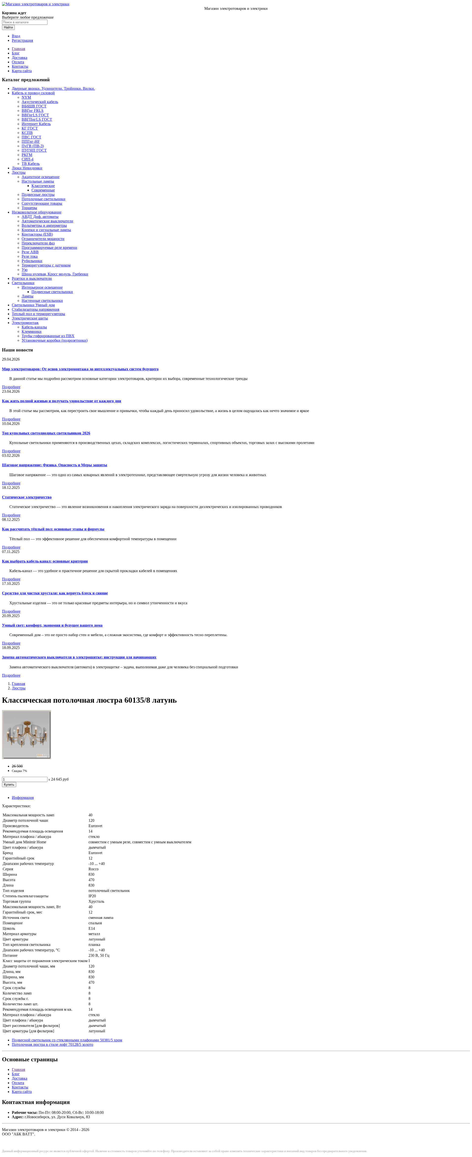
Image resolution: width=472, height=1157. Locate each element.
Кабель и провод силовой (33, 93)
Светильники (23, 283)
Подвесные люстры (38, 194)
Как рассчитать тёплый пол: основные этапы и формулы (53, 529)
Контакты (20, 66)
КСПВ (27, 133)
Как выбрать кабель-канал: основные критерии (45, 561)
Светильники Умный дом (33, 305)
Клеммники (32, 331)
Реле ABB (30, 252)
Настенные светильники (42, 300)
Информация (23, 797)
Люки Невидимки (27, 168)
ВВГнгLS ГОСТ (35, 115)
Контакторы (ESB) (37, 234)
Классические (43, 186)
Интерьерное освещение (42, 287)
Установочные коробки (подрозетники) (55, 340)
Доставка (19, 57)
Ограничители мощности (43, 239)
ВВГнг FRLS (33, 110)
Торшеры (29, 208)
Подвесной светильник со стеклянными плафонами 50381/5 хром (67, 1040)
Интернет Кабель (36, 124)
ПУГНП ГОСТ (34, 150)
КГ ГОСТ (30, 128)
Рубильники (32, 261)
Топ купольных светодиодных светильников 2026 (46, 433)
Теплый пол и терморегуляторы (38, 314)
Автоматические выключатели (47, 221)
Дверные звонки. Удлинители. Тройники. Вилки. (53, 88)
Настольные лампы (38, 181)
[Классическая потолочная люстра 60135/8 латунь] (26, 758)
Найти (8, 27)
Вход (16, 36)
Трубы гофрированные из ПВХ (48, 336)
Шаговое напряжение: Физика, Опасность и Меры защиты (54, 465)
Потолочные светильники (43, 199)
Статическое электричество (27, 497)
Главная (18, 49)
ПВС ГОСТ (31, 137)
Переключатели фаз (38, 243)
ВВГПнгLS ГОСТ (37, 119)
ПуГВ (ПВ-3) (33, 146)
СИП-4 (27, 159)
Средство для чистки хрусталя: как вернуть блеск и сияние (55, 593)
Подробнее (11, 387)
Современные (43, 190)
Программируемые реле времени (49, 247)
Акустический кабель (40, 102)
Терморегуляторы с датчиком (46, 265)
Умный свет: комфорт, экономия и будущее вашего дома (52, 625)
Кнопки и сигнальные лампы (46, 230)
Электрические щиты (30, 318)
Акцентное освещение (40, 177)
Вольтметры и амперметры (44, 225)
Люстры (19, 172)
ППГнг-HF (31, 141)
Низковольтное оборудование (36, 212)
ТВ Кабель (31, 163)
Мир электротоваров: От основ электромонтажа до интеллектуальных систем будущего (80, 369)
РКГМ (27, 155)
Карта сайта (22, 71)
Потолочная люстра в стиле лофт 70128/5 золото (52, 1044)
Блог (16, 53)
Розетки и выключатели (32, 278)
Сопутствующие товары (42, 203)
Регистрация (22, 40)
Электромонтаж (25, 323)
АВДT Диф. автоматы (40, 217)
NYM (26, 97)
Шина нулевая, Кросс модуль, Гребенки (55, 274)
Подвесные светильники (52, 292)
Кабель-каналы (34, 327)
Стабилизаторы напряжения (35, 309)
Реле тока (30, 256)
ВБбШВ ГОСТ (34, 106)
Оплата (18, 62)
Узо (25, 270)
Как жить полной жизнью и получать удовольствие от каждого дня (61, 401)
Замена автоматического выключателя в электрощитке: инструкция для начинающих (79, 657)
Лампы (27, 296)
